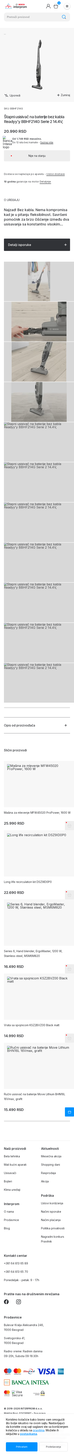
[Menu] (67, 6)
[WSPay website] (39, 1393)
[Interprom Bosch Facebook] (6, 1302)
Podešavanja (53, 1446)
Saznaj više (46, 142)
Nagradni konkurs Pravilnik (52, 1239)
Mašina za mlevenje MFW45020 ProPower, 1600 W (37, 812)
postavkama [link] (28, 1434)
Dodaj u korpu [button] (69, 1112)
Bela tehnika (12, 1156)
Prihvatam (21, 1446)
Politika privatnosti (53, 1228)
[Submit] (64, 17)
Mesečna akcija (51, 1156)
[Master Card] (7, 1393)
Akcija (45, 1181)
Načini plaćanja (51, 1220)
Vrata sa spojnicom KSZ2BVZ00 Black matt (31, 1025)
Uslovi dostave (55, 174)
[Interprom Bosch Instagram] (18, 1302)
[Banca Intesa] (26, 1382)
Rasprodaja (48, 1173)
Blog (7, 1228)
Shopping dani (50, 1164)
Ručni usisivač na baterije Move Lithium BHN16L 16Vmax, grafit (34, 1096)
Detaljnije (45, 181)
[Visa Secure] (17, 1393)
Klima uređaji (12, 1189)
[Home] (16, 6)
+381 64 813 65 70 (16, 1271)
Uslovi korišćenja (52, 1203)
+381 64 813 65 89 (16, 1263)
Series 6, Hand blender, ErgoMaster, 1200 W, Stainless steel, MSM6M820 (33, 953)
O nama (9, 1211)
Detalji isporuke (19, 245)
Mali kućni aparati (15, 1164)
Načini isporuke (51, 1211)
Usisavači (10, 1173)
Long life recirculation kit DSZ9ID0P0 (28, 882)
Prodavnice (11, 1220)
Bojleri (8, 1181)
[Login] (48, 6)
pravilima (38, 1430)
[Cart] (55, 6)
